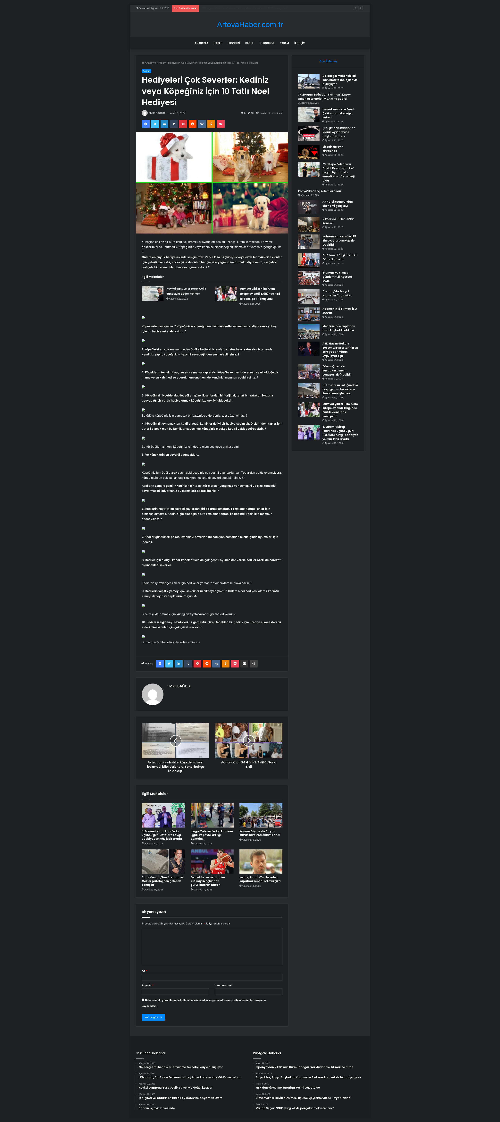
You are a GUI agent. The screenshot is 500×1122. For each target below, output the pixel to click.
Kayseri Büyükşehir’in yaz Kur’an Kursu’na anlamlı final (259, 833)
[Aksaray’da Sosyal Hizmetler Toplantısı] (309, 296)
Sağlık (249, 43)
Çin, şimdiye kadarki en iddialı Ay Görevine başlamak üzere (338, 132)
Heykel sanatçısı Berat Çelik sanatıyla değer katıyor (232, 8)
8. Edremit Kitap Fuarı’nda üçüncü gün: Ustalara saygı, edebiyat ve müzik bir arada (162, 835)
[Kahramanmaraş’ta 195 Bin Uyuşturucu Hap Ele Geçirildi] (309, 241)
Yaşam (284, 43)
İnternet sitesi (223, 985)
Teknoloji (267, 43)
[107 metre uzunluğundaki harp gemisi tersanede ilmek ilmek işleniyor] (309, 390)
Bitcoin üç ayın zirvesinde (332, 149)
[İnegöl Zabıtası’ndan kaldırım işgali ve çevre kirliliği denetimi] (212, 815)
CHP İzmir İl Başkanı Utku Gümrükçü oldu (339, 257)
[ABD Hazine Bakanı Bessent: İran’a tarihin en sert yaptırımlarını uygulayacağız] (309, 349)
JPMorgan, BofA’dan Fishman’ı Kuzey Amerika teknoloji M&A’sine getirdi (324, 97)
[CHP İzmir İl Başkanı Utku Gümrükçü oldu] (309, 260)
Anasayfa (201, 43)
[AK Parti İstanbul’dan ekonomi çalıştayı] (309, 207)
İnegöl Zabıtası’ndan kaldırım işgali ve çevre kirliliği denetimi (212, 835)
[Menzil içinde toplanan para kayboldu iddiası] (309, 331)
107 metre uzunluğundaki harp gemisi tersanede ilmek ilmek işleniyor (340, 389)
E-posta (148, 985)
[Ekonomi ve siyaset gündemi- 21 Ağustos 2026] (309, 278)
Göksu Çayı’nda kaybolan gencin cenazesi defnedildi (336, 370)
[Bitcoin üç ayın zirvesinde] (309, 152)
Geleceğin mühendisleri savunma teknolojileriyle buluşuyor (340, 80)
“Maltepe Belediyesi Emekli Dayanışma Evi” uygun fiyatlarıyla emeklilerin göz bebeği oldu (338, 172)
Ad (144, 970)
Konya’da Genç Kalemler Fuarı (319, 191)
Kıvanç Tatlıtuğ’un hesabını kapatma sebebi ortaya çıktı (260, 879)
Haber (218, 43)
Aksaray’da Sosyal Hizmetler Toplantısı (337, 293)
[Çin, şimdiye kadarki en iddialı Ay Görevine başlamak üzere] (309, 133)
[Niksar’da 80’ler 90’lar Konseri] (309, 224)
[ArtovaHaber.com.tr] (250, 24)
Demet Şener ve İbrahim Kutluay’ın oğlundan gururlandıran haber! (208, 881)
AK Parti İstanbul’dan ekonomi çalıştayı (337, 204)
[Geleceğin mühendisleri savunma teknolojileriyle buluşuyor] (309, 81)
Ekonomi (234, 43)
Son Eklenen (328, 61)
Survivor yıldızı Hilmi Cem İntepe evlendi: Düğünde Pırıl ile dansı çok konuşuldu (259, 294)
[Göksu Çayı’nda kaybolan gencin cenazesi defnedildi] (309, 371)
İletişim (299, 43)
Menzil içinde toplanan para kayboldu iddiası (338, 328)
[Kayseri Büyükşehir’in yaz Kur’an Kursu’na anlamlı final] (260, 815)
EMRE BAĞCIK (157, 113)
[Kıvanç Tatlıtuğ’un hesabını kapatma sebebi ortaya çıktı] (260, 861)
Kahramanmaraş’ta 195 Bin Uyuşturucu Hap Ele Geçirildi (339, 240)
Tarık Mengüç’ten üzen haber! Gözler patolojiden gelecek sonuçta (163, 881)
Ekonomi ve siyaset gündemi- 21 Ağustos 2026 (337, 277)
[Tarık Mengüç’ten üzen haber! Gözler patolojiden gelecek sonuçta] (163, 861)
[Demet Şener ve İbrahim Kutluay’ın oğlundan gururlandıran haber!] (212, 861)
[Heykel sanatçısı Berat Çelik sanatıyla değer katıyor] (152, 293)
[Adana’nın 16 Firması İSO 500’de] (309, 314)
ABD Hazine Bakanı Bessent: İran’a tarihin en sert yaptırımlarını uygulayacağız (340, 350)
